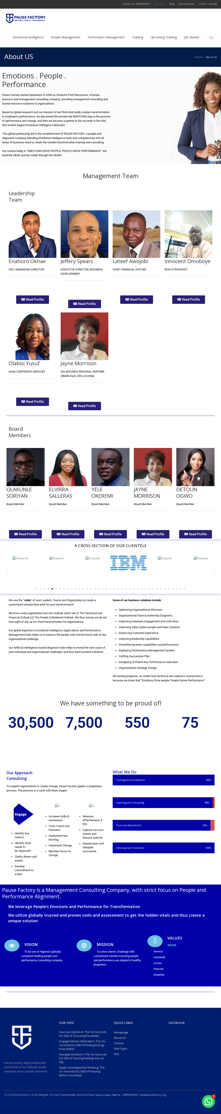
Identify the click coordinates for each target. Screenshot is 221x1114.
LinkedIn (176, 1103)
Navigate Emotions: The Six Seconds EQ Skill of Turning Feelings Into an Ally (83, 1058)
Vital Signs (120, 1048)
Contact (119, 1043)
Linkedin (29, 282)
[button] (7, 570)
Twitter (12, 282)
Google (36, 517)
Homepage (121, 1032)
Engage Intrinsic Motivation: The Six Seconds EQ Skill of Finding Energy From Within (82, 1045)
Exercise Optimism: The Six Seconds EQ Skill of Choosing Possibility (82, 1034)
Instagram (185, 1103)
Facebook (21, 282)
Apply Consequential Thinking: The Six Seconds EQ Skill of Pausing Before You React (82, 1071)
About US (120, 1038)
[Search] (211, 37)
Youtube (194, 1103)
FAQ (116, 1054)
